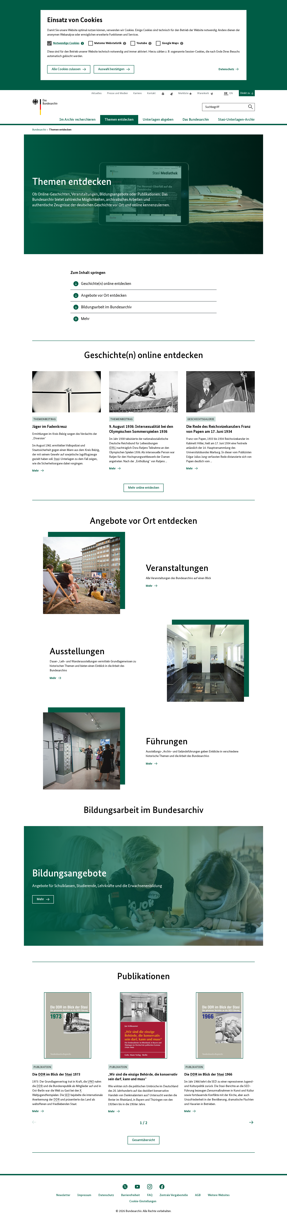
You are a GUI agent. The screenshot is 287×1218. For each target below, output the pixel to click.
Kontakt (151, 93)
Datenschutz (226, 69)
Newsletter (63, 1195)
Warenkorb (205, 93)
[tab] (68, 43)
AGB (198, 1195)
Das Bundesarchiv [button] (196, 120)
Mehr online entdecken (143, 487)
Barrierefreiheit (130, 1195)
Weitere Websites (219, 1195)
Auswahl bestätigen (111, 69)
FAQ (149, 1195)
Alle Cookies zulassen (66, 69)
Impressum (84, 1195)
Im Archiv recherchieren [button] (77, 120)
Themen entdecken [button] (119, 120)
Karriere (137, 93)
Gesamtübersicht (143, 1140)
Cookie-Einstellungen (142, 1201)
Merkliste (185, 93)
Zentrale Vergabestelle (174, 1195)
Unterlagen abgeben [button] (158, 120)
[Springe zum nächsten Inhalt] (251, 1122)
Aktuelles (96, 93)
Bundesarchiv (39, 129)
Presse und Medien (117, 93)
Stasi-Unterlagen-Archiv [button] (236, 120)
